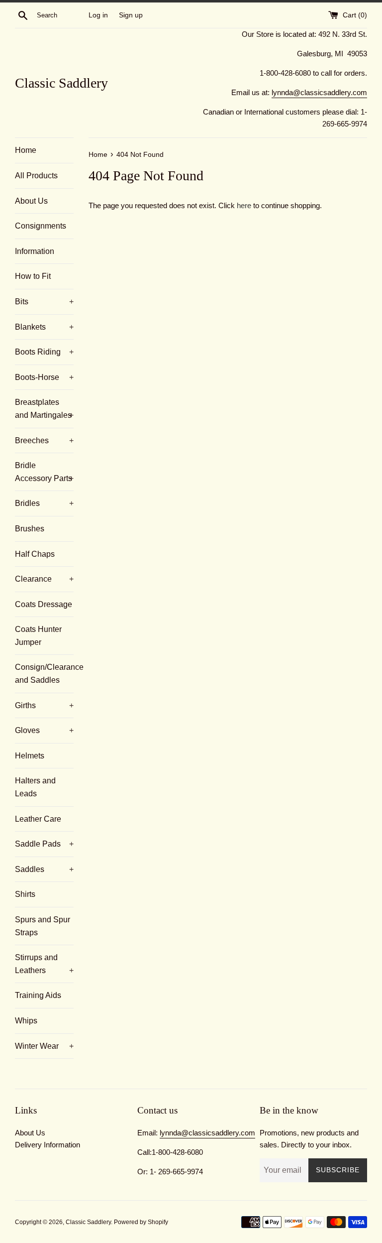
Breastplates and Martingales (44, 408)
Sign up (131, 15)
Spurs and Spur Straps (42, 926)
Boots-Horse (44, 377)
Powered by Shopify (141, 1222)
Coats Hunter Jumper (38, 635)
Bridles (44, 503)
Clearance (44, 579)
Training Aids (38, 995)
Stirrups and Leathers (44, 964)
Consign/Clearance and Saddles (44, 673)
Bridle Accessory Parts (44, 472)
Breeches (44, 440)
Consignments (40, 226)
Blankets (44, 327)
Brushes (29, 528)
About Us (31, 201)
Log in (98, 15)
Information (34, 251)
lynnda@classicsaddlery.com (319, 92)
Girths (44, 705)
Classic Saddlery (61, 83)
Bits (44, 301)
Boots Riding (44, 352)
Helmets (29, 755)
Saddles (44, 869)
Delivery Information (47, 1144)
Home (25, 150)
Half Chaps (35, 554)
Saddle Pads (44, 844)
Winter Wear (44, 1046)
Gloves (44, 730)
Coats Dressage (43, 604)
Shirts (25, 894)
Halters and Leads (35, 787)
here (244, 205)
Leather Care (38, 819)
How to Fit (33, 276)
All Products (36, 175)
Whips (26, 1020)
